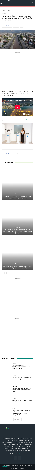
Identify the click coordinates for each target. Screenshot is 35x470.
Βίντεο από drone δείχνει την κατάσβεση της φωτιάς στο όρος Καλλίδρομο (17, 267)
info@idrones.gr (20, 453)
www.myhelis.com (25, 120)
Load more (17, 419)
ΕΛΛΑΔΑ (8, 10)
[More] (21, 26)
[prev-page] (3, 273)
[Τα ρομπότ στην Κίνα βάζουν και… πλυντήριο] (6, 377)
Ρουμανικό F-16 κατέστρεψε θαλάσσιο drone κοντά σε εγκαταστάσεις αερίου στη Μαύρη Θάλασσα (21, 412)
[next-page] (5, 273)
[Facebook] (15, 458)
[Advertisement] (17, 70)
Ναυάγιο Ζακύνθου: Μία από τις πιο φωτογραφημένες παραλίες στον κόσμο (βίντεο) (17, 231)
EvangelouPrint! (6, 466)
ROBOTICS (14, 375)
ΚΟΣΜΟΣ (14, 408)
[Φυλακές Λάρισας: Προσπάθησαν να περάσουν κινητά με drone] (17, 182)
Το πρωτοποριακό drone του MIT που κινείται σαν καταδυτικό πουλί (22, 389)
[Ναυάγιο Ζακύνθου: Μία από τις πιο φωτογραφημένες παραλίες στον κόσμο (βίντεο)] (17, 217)
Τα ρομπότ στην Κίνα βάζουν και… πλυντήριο (21, 378)
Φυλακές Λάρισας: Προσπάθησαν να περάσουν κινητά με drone (17, 197)
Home (3, 10)
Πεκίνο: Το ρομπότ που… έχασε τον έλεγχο (22, 401)
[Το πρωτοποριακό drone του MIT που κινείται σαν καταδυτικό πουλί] (6, 389)
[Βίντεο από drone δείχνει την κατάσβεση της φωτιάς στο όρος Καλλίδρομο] (17, 252)
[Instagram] (19, 458)
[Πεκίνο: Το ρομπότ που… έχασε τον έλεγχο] (6, 400)
